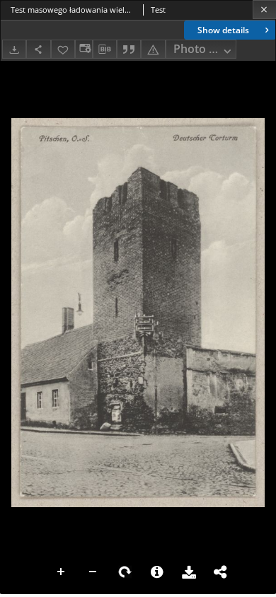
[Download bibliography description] (105, 49)
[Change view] (83, 49)
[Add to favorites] (63, 49)
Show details (223, 30)
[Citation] (129, 49)
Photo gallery (204, 49)
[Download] (14, 49)
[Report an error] (153, 49)
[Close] (264, 9)
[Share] (38, 49)
